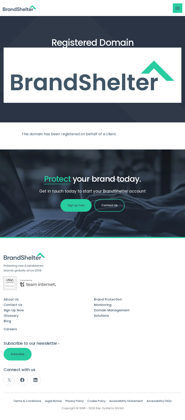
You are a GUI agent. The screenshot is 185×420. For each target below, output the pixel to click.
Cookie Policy (96, 401)
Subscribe (17, 354)
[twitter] (9, 380)
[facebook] (22, 380)
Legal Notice (53, 401)
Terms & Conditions (27, 401)
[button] (177, 8)
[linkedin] (35, 380)
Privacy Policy (74, 401)
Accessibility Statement (126, 401)
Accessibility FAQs (159, 401)
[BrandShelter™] (20, 8)
